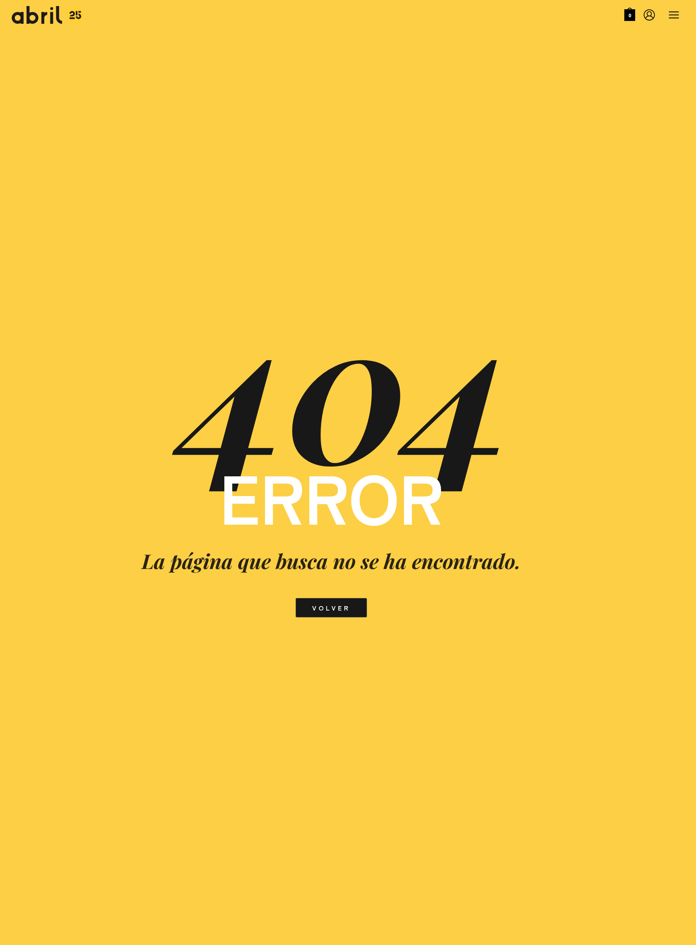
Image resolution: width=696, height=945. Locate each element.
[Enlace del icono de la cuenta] (649, 15)
